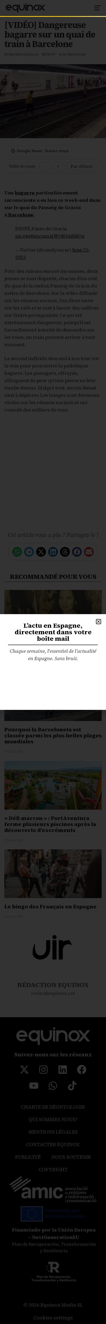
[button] (98, 622)
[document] (53, 662)
